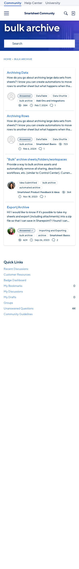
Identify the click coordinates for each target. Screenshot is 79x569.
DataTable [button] (41, 95)
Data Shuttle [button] (60, 95)
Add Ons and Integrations (50, 100)
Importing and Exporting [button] (52, 230)
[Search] (65, 13)
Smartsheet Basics (46, 144)
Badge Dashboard (15, 280)
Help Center (33, 3)
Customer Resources (17, 275)
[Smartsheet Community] (39, 13)
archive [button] (42, 235)
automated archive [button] (29, 187)
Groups (8, 303)
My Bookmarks (39, 286)
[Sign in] (73, 13)
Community (12, 3)
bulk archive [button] (26, 100)
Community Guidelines (18, 314)
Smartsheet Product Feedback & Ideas (38, 192)
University (52, 3)
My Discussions (13, 291)
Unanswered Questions (39, 308)
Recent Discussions (16, 269)
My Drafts (39, 297)
